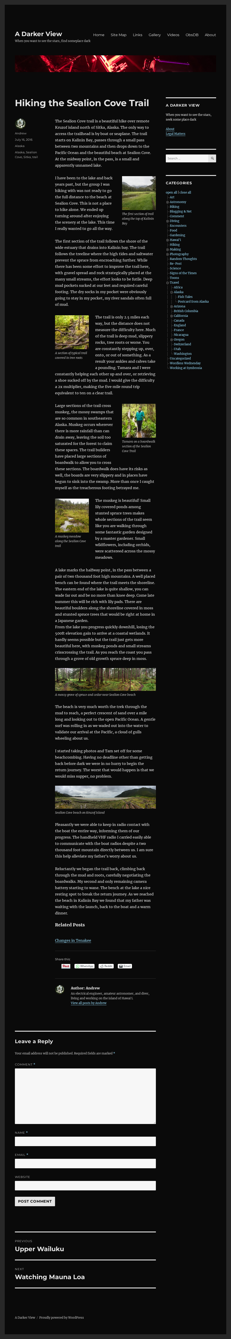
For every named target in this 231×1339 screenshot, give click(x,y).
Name (21, 1133)
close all (185, 192)
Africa (178, 287)
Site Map (119, 35)
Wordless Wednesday (185, 363)
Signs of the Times (183, 273)
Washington (183, 354)
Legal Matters (175, 134)
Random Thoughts (183, 259)
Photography (179, 254)
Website (22, 1177)
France (179, 330)
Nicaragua (181, 335)
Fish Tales (185, 297)
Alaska (20, 146)
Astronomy (178, 202)
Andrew (20, 133)
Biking (174, 207)
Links (137, 35)
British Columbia (186, 311)
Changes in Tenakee (73, 940)
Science (175, 268)
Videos (173, 35)
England (180, 325)
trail (35, 157)
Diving (174, 221)
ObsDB (192, 35)
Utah (177, 349)
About (210, 35)
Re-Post (176, 264)
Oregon (179, 339)
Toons (174, 278)
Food (173, 230)
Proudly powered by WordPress (61, 1318)
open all (171, 192)
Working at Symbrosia (186, 368)
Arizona (179, 306)
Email (21, 1155)
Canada (179, 320)
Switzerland (182, 344)
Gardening (177, 235)
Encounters (178, 226)
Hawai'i (175, 240)
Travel (174, 283)
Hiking (175, 245)
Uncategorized (180, 358)
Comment (25, 1064)
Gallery (155, 35)
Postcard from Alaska (193, 302)
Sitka (27, 157)
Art (172, 197)
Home (98, 35)
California (181, 316)
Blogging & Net (181, 211)
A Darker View (38, 34)
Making (175, 249)
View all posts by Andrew (88, 1003)
